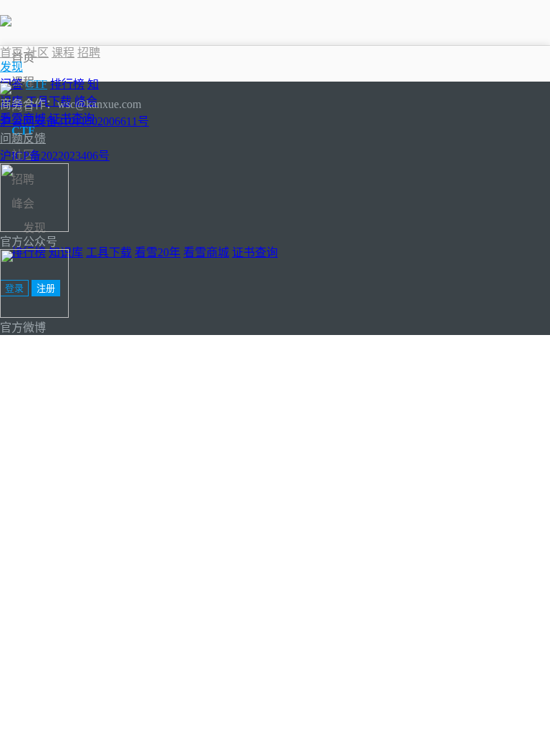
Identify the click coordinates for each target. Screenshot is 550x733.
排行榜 (67, 84)
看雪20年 (157, 252)
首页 (22, 58)
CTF (36, 84)
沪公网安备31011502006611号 (74, 121)
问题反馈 (23, 138)
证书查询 (255, 252)
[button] (11, 67)
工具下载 (109, 252)
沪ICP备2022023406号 (55, 156)
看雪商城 (206, 252)
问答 (11, 84)
